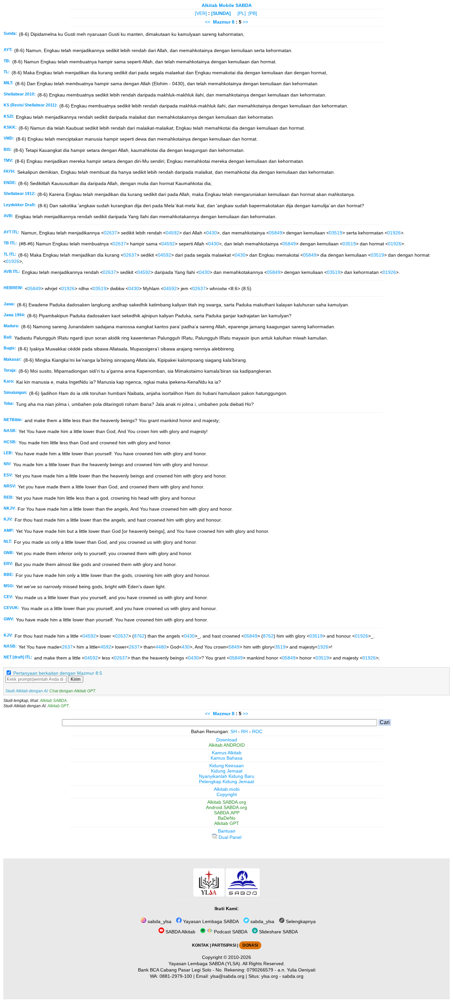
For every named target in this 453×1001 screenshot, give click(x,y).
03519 (335, 232)
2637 (67, 647)
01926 (394, 232)
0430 (211, 232)
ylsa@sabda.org (227, 976)
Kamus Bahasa (226, 758)
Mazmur (221, 22)
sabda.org (292, 976)
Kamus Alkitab (226, 752)
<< (207, 22)
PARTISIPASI (224, 945)
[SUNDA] (221, 13)
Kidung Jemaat (226, 771)
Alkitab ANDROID (227, 745)
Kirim (76, 679)
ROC (257, 731)
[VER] (201, 13)
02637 (110, 232)
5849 (234, 647)
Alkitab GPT (58, 706)
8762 (139, 636)
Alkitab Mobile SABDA (227, 5)
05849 (275, 232)
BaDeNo (226, 818)
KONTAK (200, 945)
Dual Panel (229, 837)
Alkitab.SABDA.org (226, 802)
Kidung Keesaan (226, 765)
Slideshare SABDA (278, 931)
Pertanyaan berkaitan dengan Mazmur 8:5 (57, 673)
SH (233, 731)
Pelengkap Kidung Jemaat (226, 781)
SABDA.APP (226, 812)
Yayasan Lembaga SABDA (210, 921)
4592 (105, 647)
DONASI (250, 945)
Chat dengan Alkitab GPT (72, 691)
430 (186, 647)
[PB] (252, 13)
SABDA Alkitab (179, 931)
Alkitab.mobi (226, 789)
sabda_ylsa (158, 921)
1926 (323, 647)
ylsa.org (269, 976)
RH (244, 731)
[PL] (241, 13)
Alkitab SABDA (53, 701)
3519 (280, 647)
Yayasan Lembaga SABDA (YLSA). (204, 963)
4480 (161, 647)
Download (226, 739)
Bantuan (226, 831)
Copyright (227, 794)
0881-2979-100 (176, 976)
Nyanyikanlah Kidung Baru (226, 776)
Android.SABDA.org (226, 807)
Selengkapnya (300, 921)
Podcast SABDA (230, 931)
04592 (172, 232)
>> (245, 22)
